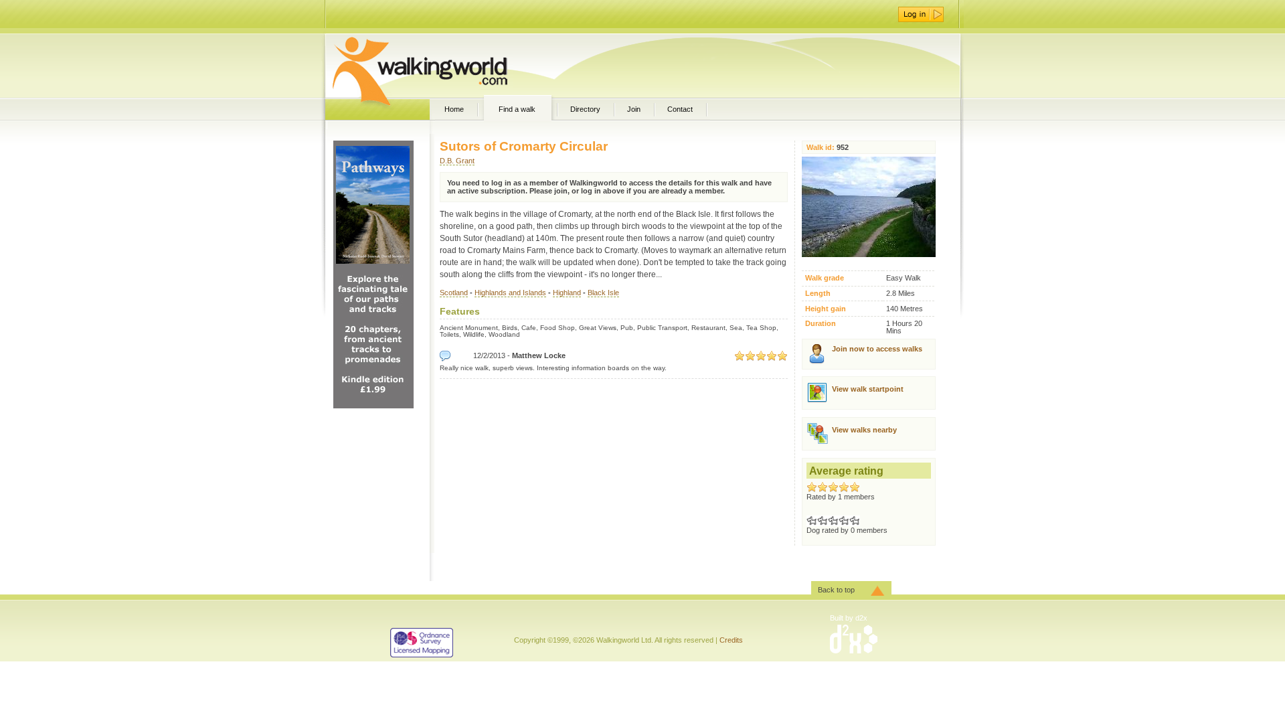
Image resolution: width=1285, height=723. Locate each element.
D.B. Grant (457, 161)
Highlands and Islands (510, 293)
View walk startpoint (868, 389)
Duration (820, 323)
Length (818, 293)
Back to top (836, 590)
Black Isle (603, 293)
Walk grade (824, 278)
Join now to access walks (877, 349)
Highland (567, 293)
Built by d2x (848, 618)
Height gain (825, 309)
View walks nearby (864, 430)
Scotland (454, 293)
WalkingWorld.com (443, 66)
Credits (731, 640)
